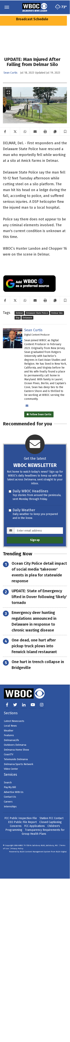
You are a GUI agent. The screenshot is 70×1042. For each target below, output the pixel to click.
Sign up (35, 540)
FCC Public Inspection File (20, 818)
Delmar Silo (57, 313)
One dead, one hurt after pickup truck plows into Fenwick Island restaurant (34, 646)
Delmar (19, 313)
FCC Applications (34, 826)
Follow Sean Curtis (40, 414)
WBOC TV (22, 845)
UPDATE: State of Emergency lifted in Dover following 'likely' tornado (39, 597)
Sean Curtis (10, 72)
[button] (65, 131)
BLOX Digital (61, 852)
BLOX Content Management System (35, 852)
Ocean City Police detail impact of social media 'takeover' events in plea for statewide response (39, 572)
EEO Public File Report (22, 822)
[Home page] (35, 7)
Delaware (27, 317)
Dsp (18, 317)
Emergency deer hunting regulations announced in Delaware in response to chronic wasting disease (34, 621)
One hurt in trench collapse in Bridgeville (38, 664)
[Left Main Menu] (7, 7)
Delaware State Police (37, 313)
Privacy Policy (17, 848)
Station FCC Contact (51, 818)
